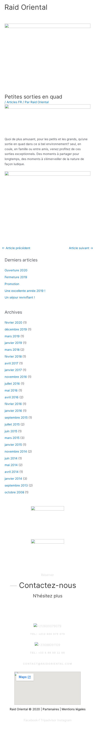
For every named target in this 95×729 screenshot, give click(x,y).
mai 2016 (11, 390)
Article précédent (16, 248)
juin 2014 (11, 458)
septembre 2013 (16, 485)
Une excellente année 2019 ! (25, 291)
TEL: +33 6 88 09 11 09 (47, 652)
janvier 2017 (13, 370)
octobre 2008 (14, 492)
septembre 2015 (16, 417)
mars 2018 (12, 349)
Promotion (12, 284)
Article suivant (81, 248)
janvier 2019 (13, 343)
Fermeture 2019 (16, 277)
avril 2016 (12, 397)
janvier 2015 (13, 444)
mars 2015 (12, 438)
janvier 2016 (13, 410)
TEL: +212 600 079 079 (47, 634)
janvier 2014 (13, 478)
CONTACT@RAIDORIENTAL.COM (47, 663)
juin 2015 (11, 431)
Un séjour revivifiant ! (20, 297)
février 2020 (13, 322)
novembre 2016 (16, 376)
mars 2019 (12, 336)
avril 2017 (11, 363)
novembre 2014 (16, 451)
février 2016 (13, 404)
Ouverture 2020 (16, 270)
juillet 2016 (12, 383)
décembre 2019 (16, 329)
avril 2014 (12, 472)
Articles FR (14, 102)
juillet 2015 (12, 424)
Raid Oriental (26, 7)
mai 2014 (11, 465)
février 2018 (13, 356)
